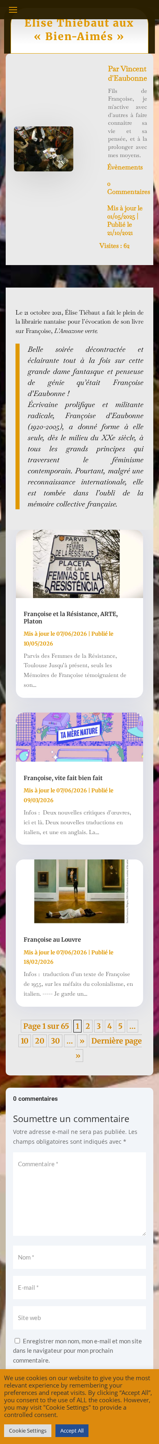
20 (39, 1041)
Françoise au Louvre (52, 939)
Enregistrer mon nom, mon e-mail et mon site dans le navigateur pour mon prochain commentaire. (77, 1350)
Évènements (125, 167)
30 (55, 1041)
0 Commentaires (128, 187)
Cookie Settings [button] (27, 1430)
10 (25, 1041)
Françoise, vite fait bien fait (63, 778)
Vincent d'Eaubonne (127, 73)
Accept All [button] (72, 1430)
